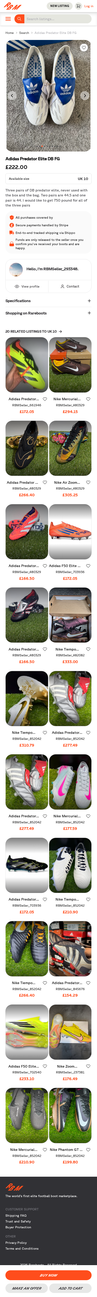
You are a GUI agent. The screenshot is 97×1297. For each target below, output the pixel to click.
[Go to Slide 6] (49, 146)
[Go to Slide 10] (60, 146)
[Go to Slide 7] (52, 146)
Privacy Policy (16, 1242)
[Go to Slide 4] (44, 146)
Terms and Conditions (22, 1248)
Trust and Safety (18, 1221)
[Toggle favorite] (84, 48)
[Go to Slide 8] (54, 146)
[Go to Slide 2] (39, 146)
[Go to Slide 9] (57, 146)
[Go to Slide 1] (36, 146)
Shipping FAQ (15, 1215)
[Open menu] (8, 19)
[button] (48, 96)
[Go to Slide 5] (47, 146)
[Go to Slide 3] (42, 146)
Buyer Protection (18, 1227)
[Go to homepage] (48, 1187)
